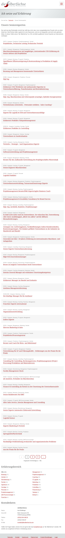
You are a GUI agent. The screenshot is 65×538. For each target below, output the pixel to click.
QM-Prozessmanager (7, 494)
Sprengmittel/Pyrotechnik (12, 434)
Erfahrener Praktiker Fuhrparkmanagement (19, 120)
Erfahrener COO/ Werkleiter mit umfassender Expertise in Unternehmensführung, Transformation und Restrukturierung (26, 88)
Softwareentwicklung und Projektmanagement (20, 152)
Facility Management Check (13, 371)
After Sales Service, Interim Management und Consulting (24, 402)
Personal (3, 489)
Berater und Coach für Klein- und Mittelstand (19, 343)
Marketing (35, 482)
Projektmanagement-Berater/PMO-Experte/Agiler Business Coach (26, 191)
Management (36, 472)
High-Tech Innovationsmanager (14, 257)
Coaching (35, 477)
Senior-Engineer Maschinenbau (14, 168)
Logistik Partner (9, 418)
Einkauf (34, 494)
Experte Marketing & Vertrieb (14, 426)
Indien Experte (8, 319)
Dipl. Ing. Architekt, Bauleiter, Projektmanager (20, 207)
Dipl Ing (6, 79)
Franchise (4, 497)
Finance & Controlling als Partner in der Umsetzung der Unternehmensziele (31, 387)
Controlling (35, 487)
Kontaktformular (38, 527)
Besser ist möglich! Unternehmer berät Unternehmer (22, 265)
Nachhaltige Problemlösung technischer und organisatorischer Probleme (29, 442)
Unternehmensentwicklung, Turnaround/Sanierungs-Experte (25, 183)
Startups (34, 492)
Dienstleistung (5, 479)
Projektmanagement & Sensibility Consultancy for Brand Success (26, 199)
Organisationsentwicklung (13, 312)
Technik (3, 482)
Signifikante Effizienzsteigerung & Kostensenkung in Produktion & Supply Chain (30, 62)
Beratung (3, 474)
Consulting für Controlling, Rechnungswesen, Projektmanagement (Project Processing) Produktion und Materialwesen (30, 362)
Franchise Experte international (14, 304)
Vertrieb (3, 477)
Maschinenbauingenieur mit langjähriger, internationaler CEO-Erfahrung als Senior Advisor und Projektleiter (31, 52)
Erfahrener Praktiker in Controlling (16, 128)
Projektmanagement (38, 474)
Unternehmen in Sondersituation (15, 136)
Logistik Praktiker (9, 175)
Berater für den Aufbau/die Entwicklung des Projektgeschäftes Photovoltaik (30, 160)
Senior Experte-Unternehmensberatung (17, 249)
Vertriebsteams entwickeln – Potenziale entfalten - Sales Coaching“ (27, 105)
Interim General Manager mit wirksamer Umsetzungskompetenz (27, 272)
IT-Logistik (35, 479)
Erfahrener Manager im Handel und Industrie (20, 280)
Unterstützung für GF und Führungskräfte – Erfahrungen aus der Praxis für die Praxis (32, 352)
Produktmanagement (7, 492)
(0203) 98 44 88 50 (23, 517)
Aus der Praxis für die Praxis (13, 449)
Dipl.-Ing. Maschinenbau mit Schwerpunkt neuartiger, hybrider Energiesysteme (32, 97)
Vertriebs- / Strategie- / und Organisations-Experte (21, 144)
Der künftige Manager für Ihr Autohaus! (17, 296)
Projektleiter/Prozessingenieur (14, 335)
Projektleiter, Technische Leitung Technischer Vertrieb (23, 43)
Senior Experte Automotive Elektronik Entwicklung (22, 410)
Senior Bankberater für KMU (13, 394)
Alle (3, 472)
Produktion (35, 484)
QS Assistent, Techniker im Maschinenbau (18, 379)
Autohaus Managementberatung (15, 288)
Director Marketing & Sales (13, 327)
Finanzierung (36, 489)
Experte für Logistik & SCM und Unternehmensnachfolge (24, 113)
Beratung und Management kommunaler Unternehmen (23, 71)
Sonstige (3, 487)
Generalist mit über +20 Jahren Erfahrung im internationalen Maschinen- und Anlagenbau (31, 240)
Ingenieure (4, 484)
